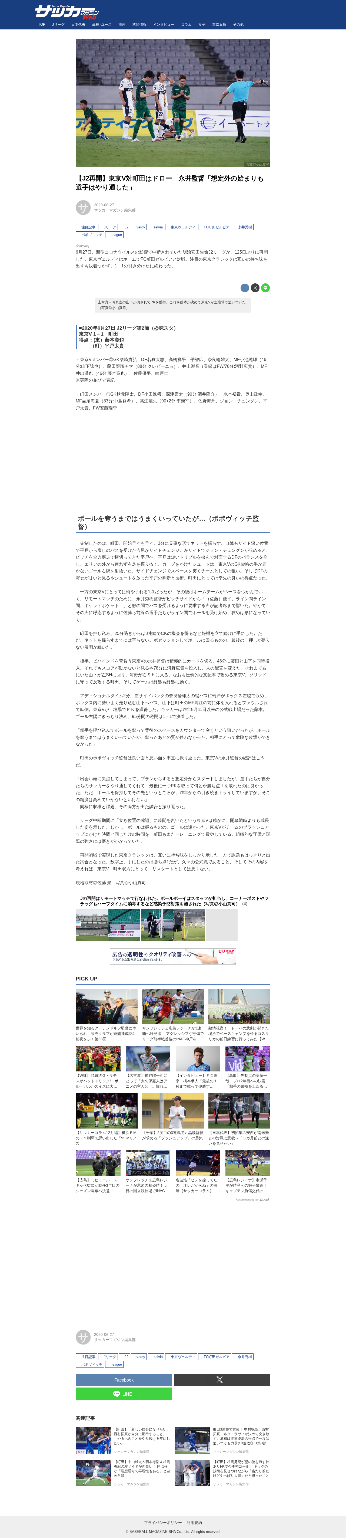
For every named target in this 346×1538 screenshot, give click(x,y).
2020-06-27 (104, 205)
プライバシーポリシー (163, 1522)
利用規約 (194, 1522)
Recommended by (247, 1199)
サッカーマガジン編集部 (115, 210)
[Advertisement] (173, 462)
